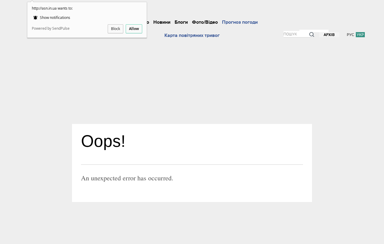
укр (360, 34)
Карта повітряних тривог (192, 35)
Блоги (181, 22)
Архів (329, 35)
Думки (279, 10)
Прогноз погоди (240, 22)
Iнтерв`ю (240, 10)
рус (350, 34)
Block (115, 28)
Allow (134, 28)
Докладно (194, 10)
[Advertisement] (192, 78)
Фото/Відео (205, 22)
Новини (161, 22)
